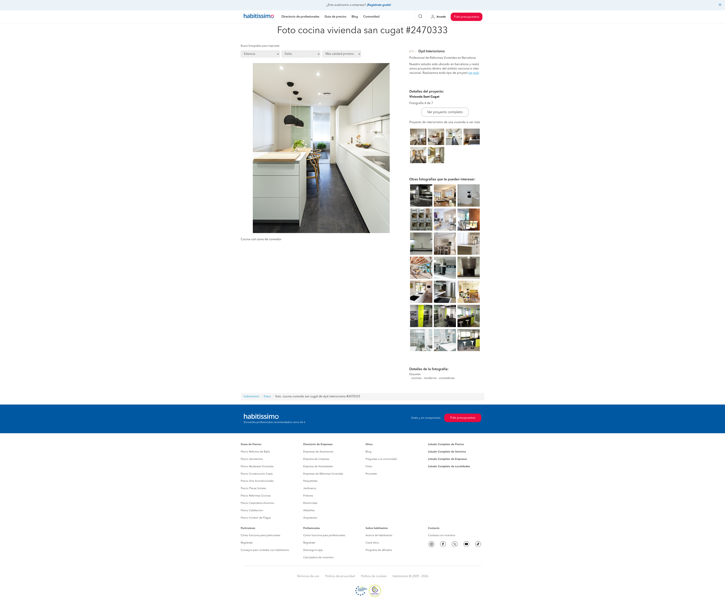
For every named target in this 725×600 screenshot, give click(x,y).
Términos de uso (308, 576)
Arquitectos (310, 518)
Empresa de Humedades (318, 466)
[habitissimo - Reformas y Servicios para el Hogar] (259, 16)
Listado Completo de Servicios (447, 451)
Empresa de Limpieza (316, 459)
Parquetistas (310, 481)
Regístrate (247, 542)
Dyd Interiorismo (431, 51)
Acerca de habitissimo (379, 535)
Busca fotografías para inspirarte (260, 46)
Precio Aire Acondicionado (257, 481)
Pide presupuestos (466, 17)
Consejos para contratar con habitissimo (265, 550)
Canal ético (372, 542)
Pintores (308, 495)
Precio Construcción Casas (257, 474)
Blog (368, 451)
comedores (447, 378)
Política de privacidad (340, 576)
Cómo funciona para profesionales (324, 535)
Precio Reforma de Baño (255, 451)
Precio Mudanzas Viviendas (257, 466)
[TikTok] (478, 544)
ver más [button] (473, 73)
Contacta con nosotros (441, 535)
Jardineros (309, 488)
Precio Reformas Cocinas (256, 495)
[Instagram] (431, 544)
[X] (454, 544)
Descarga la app (313, 550)
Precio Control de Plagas (256, 518)
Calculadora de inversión (318, 557)
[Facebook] (443, 544)
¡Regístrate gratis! (379, 5)
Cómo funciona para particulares (260, 535)
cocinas (416, 378)
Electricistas (310, 503)
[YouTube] (466, 544)
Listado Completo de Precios (446, 444)
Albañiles (309, 510)
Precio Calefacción (252, 510)
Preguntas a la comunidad (381, 459)
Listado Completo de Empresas (447, 459)
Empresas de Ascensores (318, 451)
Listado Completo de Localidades (449, 466)
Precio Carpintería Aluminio (257, 503)
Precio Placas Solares (253, 488)
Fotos (369, 466)
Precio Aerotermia (252, 459)
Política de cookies (373, 576)
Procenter (371, 474)
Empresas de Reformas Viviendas (323, 474)
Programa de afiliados (379, 550)
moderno (430, 378)
